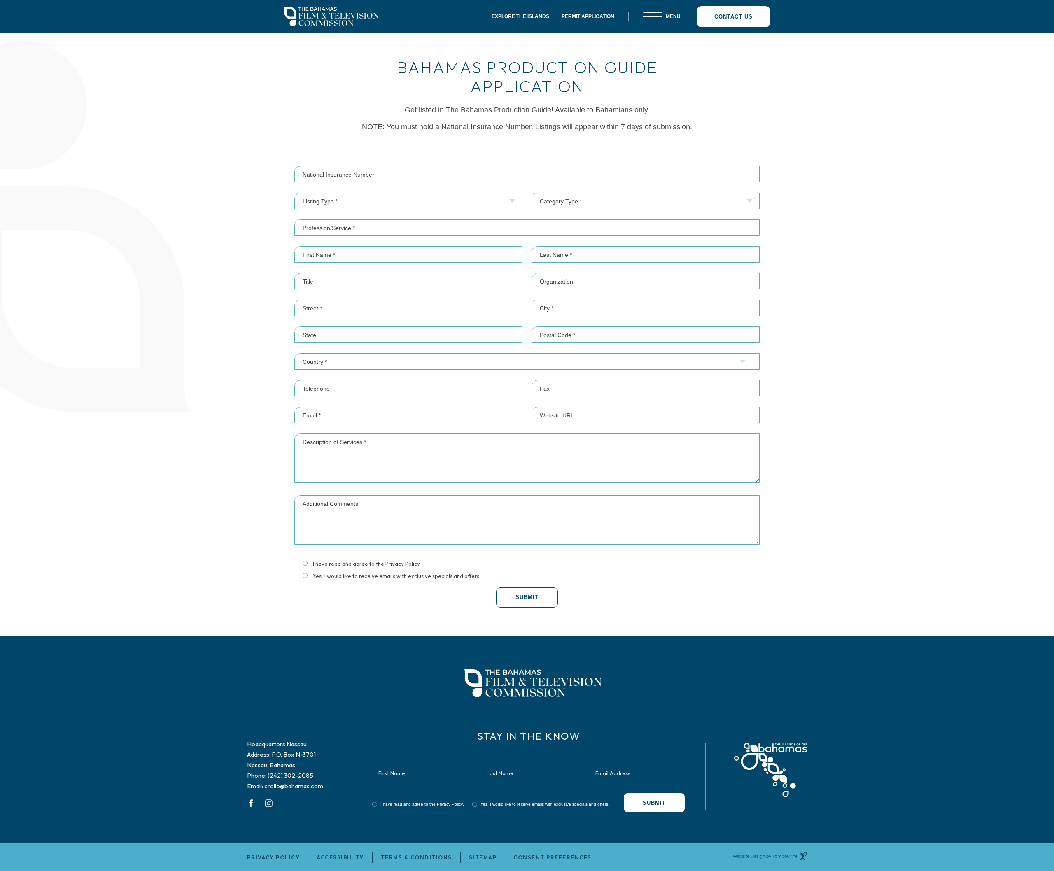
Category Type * (561, 201)
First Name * (319, 255)
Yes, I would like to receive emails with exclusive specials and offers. (396, 576)
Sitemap (483, 857)
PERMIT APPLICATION (588, 16)
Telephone (316, 388)
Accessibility (340, 857)
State (309, 335)
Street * (312, 308)
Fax (545, 388)
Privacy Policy (402, 563)
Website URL (557, 415)
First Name (391, 773)
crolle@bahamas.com (293, 786)
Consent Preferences (552, 857)
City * (546, 308)
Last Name (500, 773)
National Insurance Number (338, 174)
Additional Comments (330, 504)
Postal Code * (557, 335)
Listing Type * (320, 201)
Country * (315, 362)
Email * (312, 415)
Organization (556, 281)
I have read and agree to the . (366, 564)
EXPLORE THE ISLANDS (520, 16)
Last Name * (556, 255)
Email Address (612, 773)
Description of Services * (334, 442)
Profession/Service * (329, 228)
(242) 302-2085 (290, 775)
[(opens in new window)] (770, 763)
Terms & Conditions (416, 857)
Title (308, 281)
